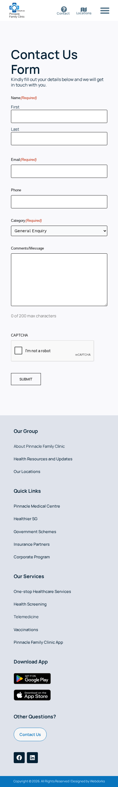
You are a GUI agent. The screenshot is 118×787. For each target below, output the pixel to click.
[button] (104, 10)
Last (15, 129)
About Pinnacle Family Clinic (39, 446)
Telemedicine (26, 616)
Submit (25, 379)
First (15, 107)
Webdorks (97, 781)
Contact (63, 13)
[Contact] (64, 9)
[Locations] (84, 10)
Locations (83, 13)
